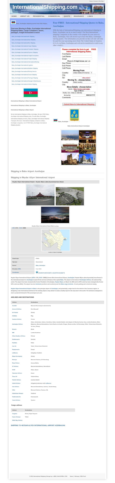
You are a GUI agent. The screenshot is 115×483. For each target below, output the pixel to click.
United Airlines (16, 383)
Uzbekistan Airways (17, 393)
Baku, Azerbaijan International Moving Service (24, 71)
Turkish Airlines (16, 379)
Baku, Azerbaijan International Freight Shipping (24, 58)
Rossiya (14, 359)
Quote (67, 16)
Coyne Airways (16, 417)
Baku (37, 265)
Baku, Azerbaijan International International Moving (25, 62)
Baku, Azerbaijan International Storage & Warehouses (26, 81)
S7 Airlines (15, 366)
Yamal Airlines (16, 400)
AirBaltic (14, 315)
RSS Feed (83, 476)
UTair (13, 390)
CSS (66, 476)
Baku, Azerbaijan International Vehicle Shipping (24, 84)
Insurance (79, 16)
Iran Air (14, 346)
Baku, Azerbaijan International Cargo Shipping (24, 46)
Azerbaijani (71, 277)
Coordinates (15, 272)
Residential (39, 16)
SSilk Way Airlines (17, 420)
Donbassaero (16, 339)
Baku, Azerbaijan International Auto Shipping (23, 39)
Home (91, 1)
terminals (38, 284)
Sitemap (76, 476)
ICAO (20, 228)
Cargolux (14, 413)
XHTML (62, 476)
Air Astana (15, 312)
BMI (13, 332)
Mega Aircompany (17, 356)
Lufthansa (15, 352)
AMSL (19, 269)
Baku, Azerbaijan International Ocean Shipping (24, 74)
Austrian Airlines (16, 319)
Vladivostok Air (16, 396)
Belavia (14, 329)
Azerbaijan (42, 265)
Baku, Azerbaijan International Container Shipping (25, 49)
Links (90, 16)
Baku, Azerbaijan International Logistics (22, 65)
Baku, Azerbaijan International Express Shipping (25, 52)
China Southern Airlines (18, 336)
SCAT (13, 369)
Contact (96, 1)
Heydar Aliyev (59, 282)
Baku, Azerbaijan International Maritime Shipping (25, 68)
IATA (13, 228)
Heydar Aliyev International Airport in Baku (23, 288)
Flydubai (14, 342)
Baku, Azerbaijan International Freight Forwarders (25, 55)
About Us (24, 16)
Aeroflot (14, 305)
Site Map (101, 1)
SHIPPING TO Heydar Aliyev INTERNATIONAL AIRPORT (33, 425)
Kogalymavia (15, 349)
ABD (55, 476)
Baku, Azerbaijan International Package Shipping (25, 78)
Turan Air (14, 376)
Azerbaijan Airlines (85, 279)
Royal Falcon (15, 363)
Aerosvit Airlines (16, 309)
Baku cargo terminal (67, 284)
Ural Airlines (15, 386)
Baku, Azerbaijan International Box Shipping (23, 43)
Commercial (54, 16)
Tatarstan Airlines (17, 373)
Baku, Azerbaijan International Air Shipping (23, 36)
